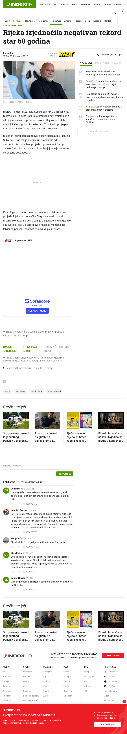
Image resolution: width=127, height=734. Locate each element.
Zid (55, 4)
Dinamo (67, 21)
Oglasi (97, 4)
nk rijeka (20, 391)
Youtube (112, 676)
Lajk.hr (67, 681)
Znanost (7, 700)
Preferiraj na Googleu (112, 55)
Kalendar (68, 696)
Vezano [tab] (116, 63)
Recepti (67, 676)
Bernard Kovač (18, 578)
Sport (75, 4)
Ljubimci (47, 681)
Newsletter (109, 700)
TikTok (112, 686)
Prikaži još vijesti (101, 131)
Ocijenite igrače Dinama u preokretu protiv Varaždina (104, 108)
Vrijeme (87, 686)
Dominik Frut (17, 488)
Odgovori (68, 691)
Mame (46, 691)
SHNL (87, 21)
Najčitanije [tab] (102, 63)
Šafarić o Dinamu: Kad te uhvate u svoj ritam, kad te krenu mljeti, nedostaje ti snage (103, 84)
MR (6, 554)
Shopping (47, 672)
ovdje (14, 360)
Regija (6, 681)
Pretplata (45, 4)
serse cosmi (54, 391)
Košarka (97, 21)
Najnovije (30, 21)
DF (6, 490)
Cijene (107, 4)
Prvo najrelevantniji (31, 482)
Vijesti (64, 4)
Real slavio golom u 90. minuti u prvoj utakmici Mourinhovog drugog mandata (104, 97)
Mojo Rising (16, 553)
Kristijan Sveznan (19, 510)
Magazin (48, 667)
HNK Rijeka (36, 391)
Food (45, 686)
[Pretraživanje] (121, 13)
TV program (89, 676)
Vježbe (67, 686)
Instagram (113, 681)
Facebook (113, 672)
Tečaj (86, 672)
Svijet (5, 672)
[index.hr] (19, 4)
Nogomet (56, 21)
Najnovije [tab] (86, 63)
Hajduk (77, 21)
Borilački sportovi (31, 696)
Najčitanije (43, 21)
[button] (7, 419)
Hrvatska (7, 676)
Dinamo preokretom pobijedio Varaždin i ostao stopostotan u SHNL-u (102, 119)
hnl (7, 391)
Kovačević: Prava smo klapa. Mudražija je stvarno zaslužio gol (103, 73)
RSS (86, 691)
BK (6, 579)
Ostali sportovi (30, 700)
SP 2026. (17, 21)
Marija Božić (17, 538)
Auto (45, 696)
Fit (44, 700)
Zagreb (6, 686)
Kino (86, 681)
